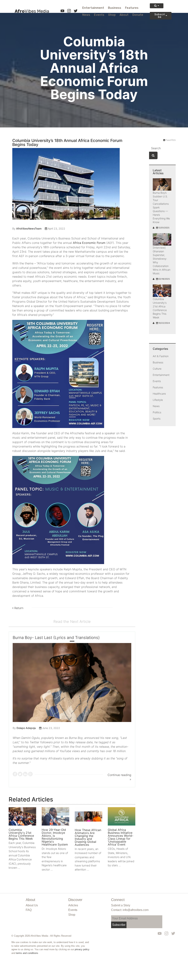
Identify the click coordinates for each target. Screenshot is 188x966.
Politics (157, 412)
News (86, 15)
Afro (32, 11)
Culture (157, 368)
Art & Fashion (161, 356)
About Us (32, 905)
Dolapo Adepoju (26, 728)
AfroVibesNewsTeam (28, 228)
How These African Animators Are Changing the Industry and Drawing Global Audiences (88, 837)
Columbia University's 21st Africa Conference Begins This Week (21, 834)
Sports (156, 418)
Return (18, 608)
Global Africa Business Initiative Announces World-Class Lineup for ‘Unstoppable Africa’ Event (120, 837)
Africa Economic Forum (89, 243)
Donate (137, 15)
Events (99, 15)
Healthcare (159, 393)
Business (114, 8)
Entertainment (93, 8)
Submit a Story (120, 905)
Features (131, 8)
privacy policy (82, 949)
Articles (73, 905)
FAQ (29, 909)
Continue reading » (119, 777)
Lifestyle (158, 399)
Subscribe (159, 15)
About (124, 15)
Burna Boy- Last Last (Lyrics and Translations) (56, 637)
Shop (112, 15)
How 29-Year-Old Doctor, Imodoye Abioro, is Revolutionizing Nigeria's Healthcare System (55, 837)
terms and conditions (27, 953)
